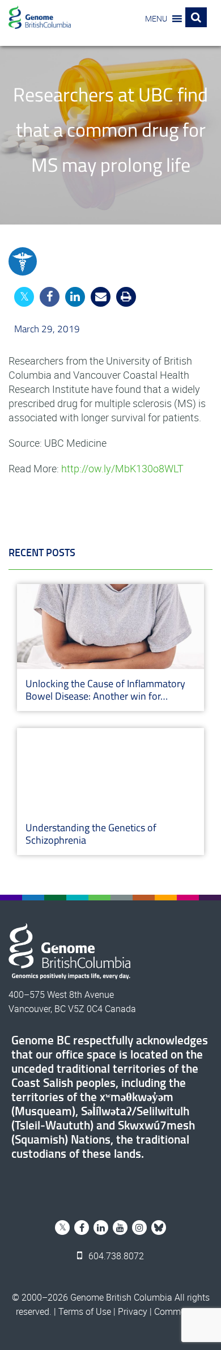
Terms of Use (84, 1311)
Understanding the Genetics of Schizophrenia (91, 834)
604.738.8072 (115, 1256)
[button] (156, 18)
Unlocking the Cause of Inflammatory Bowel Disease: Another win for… (105, 690)
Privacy (132, 1311)
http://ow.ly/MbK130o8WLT (122, 468)
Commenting (180, 1311)
